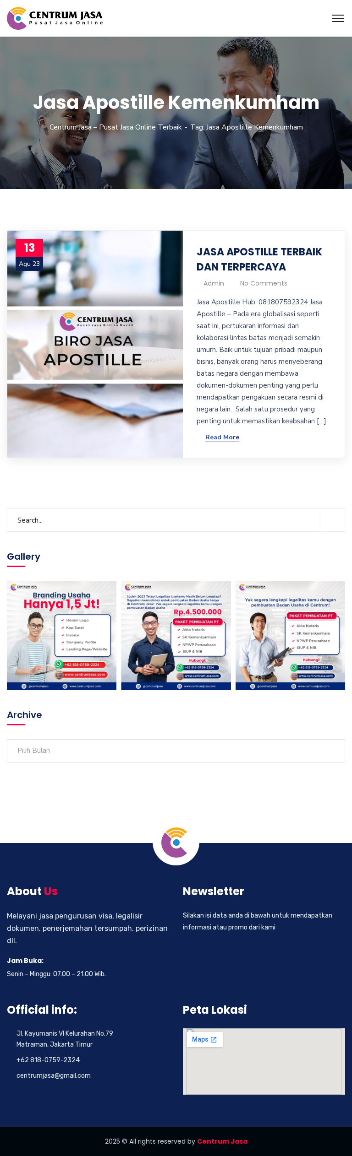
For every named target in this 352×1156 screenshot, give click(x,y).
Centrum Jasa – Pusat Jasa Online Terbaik (116, 127)
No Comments (263, 283)
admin (214, 283)
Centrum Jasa (222, 1141)
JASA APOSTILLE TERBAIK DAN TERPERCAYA (259, 259)
